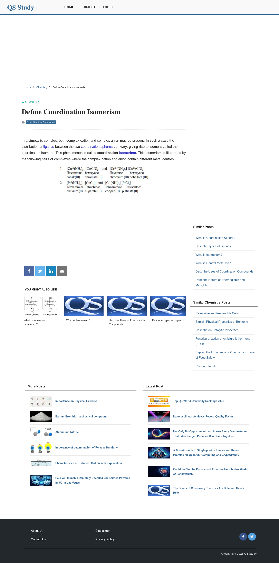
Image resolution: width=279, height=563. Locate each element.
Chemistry (32, 101)
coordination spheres (97, 147)
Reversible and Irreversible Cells (217, 313)
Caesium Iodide (205, 366)
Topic (107, 7)
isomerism (127, 153)
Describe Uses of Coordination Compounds (224, 271)
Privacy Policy (105, 539)
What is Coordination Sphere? (215, 237)
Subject (88, 7)
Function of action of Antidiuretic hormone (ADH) (222, 341)
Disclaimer (102, 530)
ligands (48, 147)
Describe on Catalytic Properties (217, 330)
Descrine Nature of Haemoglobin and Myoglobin (220, 282)
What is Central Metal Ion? (213, 263)
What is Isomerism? (208, 254)
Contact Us (38, 539)
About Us (37, 530)
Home (69, 7)
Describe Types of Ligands (213, 246)
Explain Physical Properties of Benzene (221, 321)
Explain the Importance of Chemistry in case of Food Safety (224, 354)
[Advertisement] (139, 49)
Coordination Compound (41, 122)
